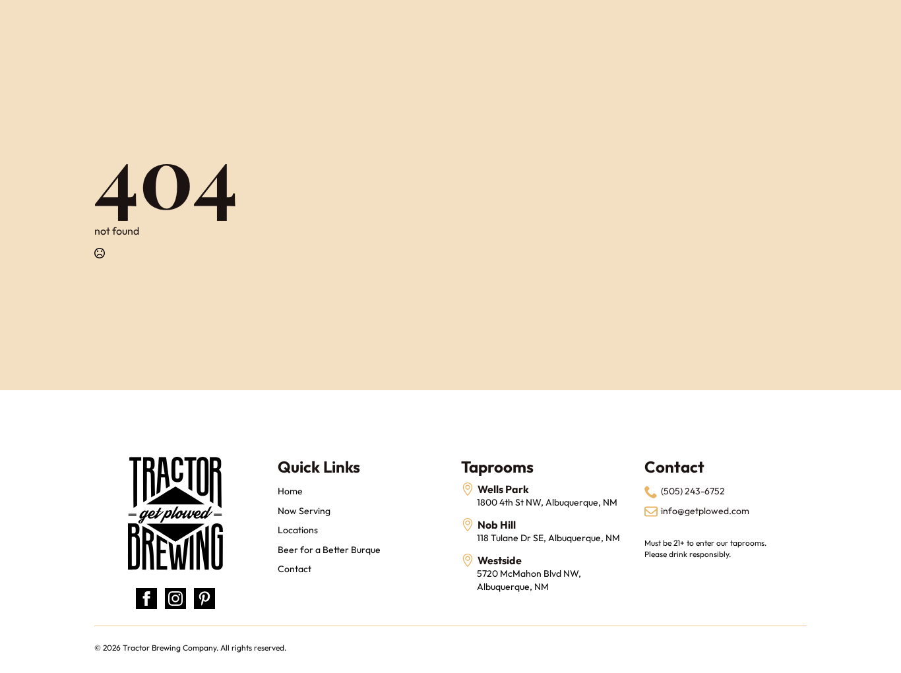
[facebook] (146, 598)
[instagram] (175, 598)
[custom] (204, 598)
